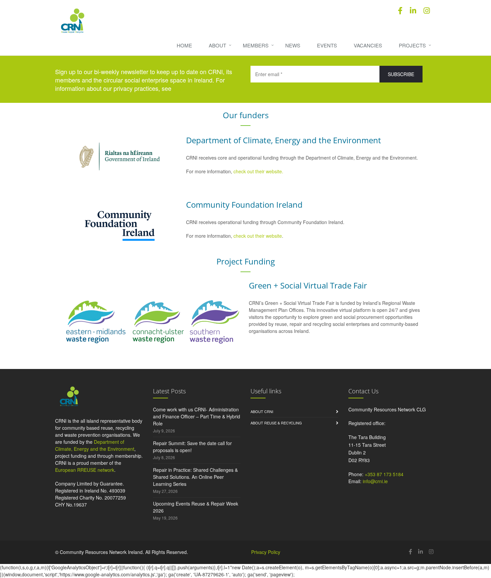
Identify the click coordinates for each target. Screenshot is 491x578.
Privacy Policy (265, 552)
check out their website (257, 235)
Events (327, 45)
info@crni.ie (375, 481)
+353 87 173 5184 (384, 474)
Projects (412, 45)
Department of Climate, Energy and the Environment (94, 445)
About (217, 45)
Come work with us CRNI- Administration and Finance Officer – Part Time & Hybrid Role (196, 416)
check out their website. (259, 171)
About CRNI (262, 411)
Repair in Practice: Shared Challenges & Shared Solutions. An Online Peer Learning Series (195, 476)
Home (184, 45)
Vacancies (368, 45)
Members (256, 45)
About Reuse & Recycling (276, 422)
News (292, 45)
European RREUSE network (84, 469)
